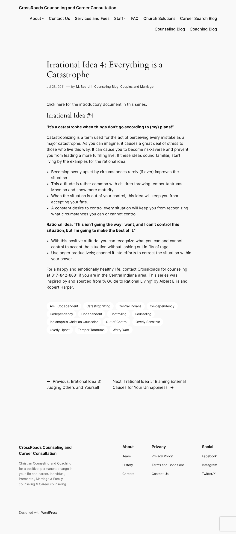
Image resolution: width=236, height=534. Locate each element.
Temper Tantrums (91, 330)
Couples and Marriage (136, 86)
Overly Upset (60, 330)
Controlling (118, 314)
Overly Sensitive (148, 322)
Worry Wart (121, 330)
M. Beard (83, 86)
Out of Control (116, 322)
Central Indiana (130, 306)
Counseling (143, 314)
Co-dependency (162, 306)
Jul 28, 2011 (56, 86)
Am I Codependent (64, 306)
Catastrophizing (98, 306)
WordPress (49, 512)
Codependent (91, 314)
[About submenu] (43, 18)
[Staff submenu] (125, 18)
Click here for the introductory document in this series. (97, 104)
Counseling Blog (106, 86)
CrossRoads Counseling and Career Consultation (67, 7)
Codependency (61, 314)
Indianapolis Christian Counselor (74, 322)
